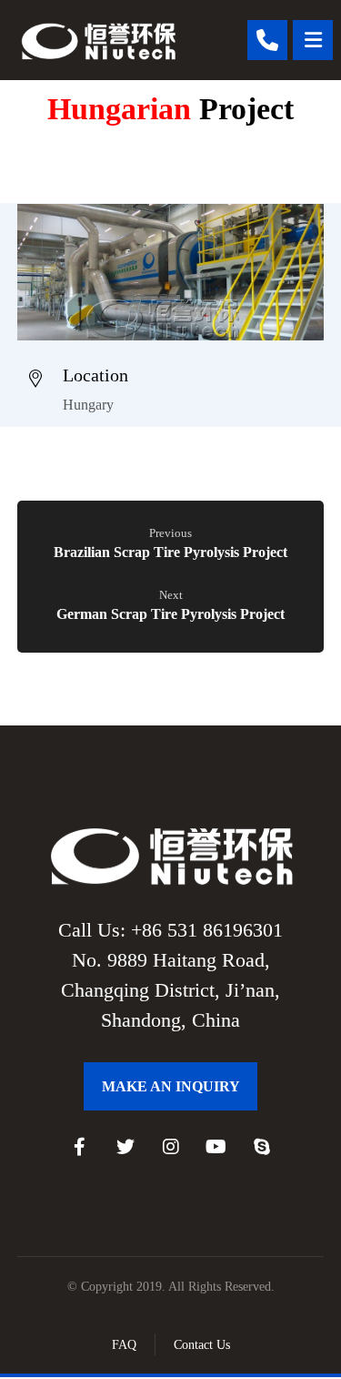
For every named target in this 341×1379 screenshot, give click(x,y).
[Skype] (262, 1147)
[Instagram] (171, 1147)
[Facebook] (80, 1147)
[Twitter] (125, 1147)
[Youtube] (216, 1147)
